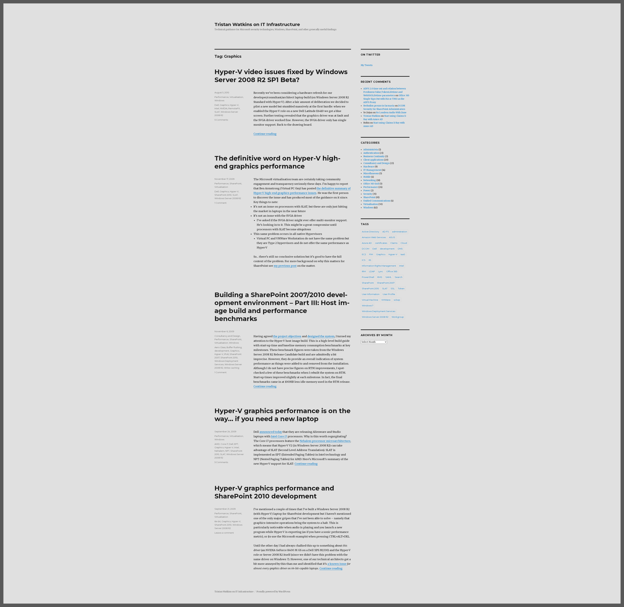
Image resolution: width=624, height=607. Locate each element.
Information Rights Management (379, 265)
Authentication (371, 153)
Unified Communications (376, 200)
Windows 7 (367, 305)
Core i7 (224, 444)
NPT (227, 451)
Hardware (368, 166)
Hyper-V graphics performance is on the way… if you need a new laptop (282, 415)
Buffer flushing (234, 347)
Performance (221, 97)
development (221, 350)
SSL (393, 288)
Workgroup (398, 317)
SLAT (217, 112)
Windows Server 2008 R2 (227, 198)
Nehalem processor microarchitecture (325, 441)
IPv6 (226, 354)
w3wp (397, 300)
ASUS (392, 237)
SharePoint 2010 (223, 195)
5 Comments (221, 119)
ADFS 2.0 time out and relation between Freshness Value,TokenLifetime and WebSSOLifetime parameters (384, 92)
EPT (236, 444)
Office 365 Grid (371, 183)
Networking (369, 180)
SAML (388, 277)
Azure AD (367, 243)
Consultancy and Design (227, 336)
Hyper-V (234, 105)
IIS (370, 260)
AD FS (385, 231)
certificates (381, 243)
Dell (216, 105)
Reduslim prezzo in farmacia (378, 105)
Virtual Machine (370, 300)
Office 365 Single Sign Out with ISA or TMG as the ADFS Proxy (386, 99)
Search (398, 277)
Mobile (367, 177)
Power (366, 190)
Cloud (404, 243)
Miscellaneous (371, 173)
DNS (400, 248)
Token (401, 288)
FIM (371, 254)
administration (399, 231)
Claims (393, 243)
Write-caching (231, 367)
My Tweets (366, 65)
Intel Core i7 (279, 436)
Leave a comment (224, 532)
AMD (217, 444)
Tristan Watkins (371, 116)
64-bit (217, 521)
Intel (216, 108)
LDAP (372, 271)
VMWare (385, 300)
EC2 (364, 254)
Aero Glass (220, 347)
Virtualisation (236, 97)
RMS (379, 277)
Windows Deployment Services (378, 311)
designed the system (320, 336)
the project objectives (287, 336)
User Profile (389, 294)
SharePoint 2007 (386, 282)
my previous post (285, 265)
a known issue (336, 563)
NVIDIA (223, 108)
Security (367, 194)
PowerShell (368, 277)
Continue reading (265, 133)
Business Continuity (374, 156)
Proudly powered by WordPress (273, 591)
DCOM (365, 248)
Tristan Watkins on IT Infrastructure (257, 24)
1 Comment (220, 203)
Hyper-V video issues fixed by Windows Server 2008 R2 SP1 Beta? (281, 76)
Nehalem (219, 451)
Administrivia (370, 149)
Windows (219, 100)
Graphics (224, 105)
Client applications (373, 159)
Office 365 (391, 271)
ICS (363, 260)
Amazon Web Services (374, 237)
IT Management (372, 170)
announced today (271, 431)
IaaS (403, 254)
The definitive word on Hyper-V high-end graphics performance (277, 162)
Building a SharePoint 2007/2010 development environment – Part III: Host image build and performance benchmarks (282, 307)
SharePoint (235, 183)
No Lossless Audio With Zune (391, 112)
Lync (380, 271)
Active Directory (370, 231)
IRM (364, 271)
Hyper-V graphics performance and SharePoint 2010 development (274, 492)
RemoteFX (234, 108)
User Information (370, 294)
